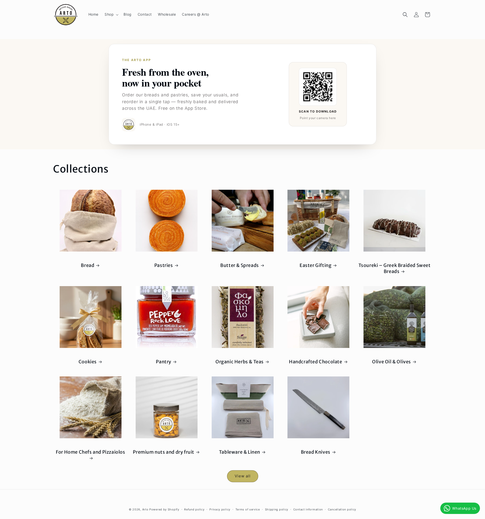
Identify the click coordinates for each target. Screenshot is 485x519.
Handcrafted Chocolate (315, 362)
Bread (87, 265)
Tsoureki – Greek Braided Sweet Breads (394, 268)
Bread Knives (315, 452)
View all (243, 476)
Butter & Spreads (239, 265)
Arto (145, 509)
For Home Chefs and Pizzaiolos (90, 452)
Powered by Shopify (164, 509)
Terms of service (247, 509)
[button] (111, 14)
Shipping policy (276, 509)
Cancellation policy (342, 509)
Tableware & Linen (239, 452)
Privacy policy (219, 509)
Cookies (88, 362)
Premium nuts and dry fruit (163, 452)
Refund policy (194, 509)
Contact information (308, 509)
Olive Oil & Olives (391, 362)
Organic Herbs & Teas (239, 362)
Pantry (163, 362)
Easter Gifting (315, 265)
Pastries (163, 265)
